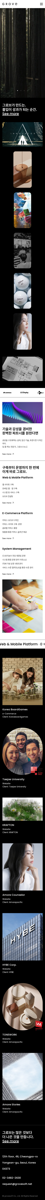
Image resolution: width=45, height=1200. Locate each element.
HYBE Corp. (9, 965)
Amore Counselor (13, 895)
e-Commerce (9, 713)
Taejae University (13, 779)
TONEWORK (9, 1034)
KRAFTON (8, 825)
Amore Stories (11, 1104)
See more (10, 113)
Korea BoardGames (15, 709)
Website (6, 783)
